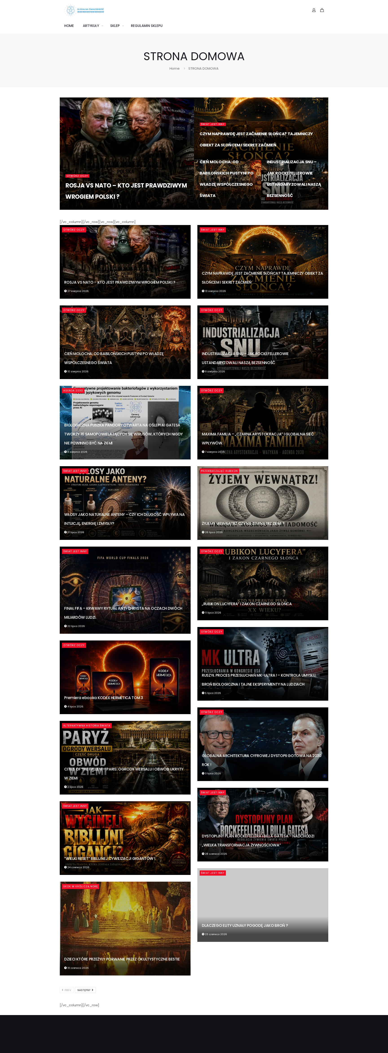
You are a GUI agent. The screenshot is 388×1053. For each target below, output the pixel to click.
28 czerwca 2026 (215, 854)
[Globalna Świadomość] (84, 10)
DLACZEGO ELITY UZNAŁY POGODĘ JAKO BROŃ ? (245, 925)
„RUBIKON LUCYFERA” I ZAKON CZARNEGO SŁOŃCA (247, 604)
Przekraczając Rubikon (219, 471)
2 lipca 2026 (75, 787)
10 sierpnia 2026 (213, 208)
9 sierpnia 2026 (279, 208)
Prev (67, 990)
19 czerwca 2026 (78, 968)
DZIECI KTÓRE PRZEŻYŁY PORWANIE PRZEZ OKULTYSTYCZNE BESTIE (122, 959)
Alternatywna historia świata (86, 725)
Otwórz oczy (77, 176)
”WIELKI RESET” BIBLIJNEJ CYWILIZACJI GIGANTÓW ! (109, 858)
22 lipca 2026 (76, 626)
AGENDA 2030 (73, 390)
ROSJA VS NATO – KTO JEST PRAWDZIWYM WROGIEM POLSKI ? (119, 282)
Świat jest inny (213, 124)
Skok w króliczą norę (80, 886)
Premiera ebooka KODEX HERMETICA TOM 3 (103, 697)
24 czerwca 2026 (78, 867)
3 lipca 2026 (212, 773)
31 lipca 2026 (75, 532)
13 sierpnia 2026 (213, 157)
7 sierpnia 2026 (214, 452)
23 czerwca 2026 (215, 934)
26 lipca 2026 (213, 532)
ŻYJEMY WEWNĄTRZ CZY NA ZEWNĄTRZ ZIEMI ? (243, 523)
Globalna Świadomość (88, 208)
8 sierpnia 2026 (77, 452)
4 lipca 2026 (75, 706)
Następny (84, 990)
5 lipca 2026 (212, 693)
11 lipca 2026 (212, 612)
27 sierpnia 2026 (124, 208)
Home (175, 68)
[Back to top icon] (366, 1044)
